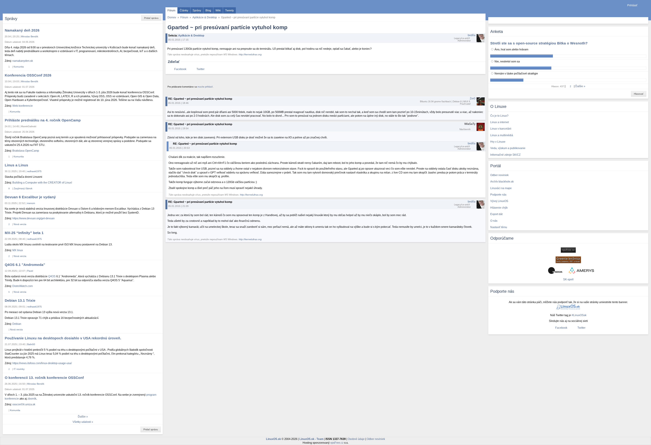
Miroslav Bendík (29, 36)
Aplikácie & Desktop (204, 17)
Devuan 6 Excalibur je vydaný (30, 197)
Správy (197, 10)
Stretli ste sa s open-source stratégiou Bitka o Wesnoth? (539, 43)
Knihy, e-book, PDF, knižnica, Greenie (568, 259)
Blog (208, 10)
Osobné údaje (356, 439)
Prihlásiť (632, 5)
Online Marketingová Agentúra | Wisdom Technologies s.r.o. (555, 270)
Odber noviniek (376, 439)
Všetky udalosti (82, 421)
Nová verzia (20, 224)
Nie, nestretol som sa (507, 61)
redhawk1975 (34, 171)
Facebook (180, 69)
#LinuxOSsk (579, 315)
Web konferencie (22, 105)
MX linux (17, 250)
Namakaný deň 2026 (22, 30)
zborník (31, 398)
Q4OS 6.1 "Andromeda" (25, 265)
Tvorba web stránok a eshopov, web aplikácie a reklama (581, 270)
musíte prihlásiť (205, 86)
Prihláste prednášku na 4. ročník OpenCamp (43, 120)
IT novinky (19, 369)
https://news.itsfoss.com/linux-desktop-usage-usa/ (42, 363)
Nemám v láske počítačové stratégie (516, 73)
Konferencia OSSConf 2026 (28, 75)
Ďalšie (82, 416)
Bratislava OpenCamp (25, 150)
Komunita (19, 66)
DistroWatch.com (22, 286)
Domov (171, 17)
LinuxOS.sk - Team (311, 439)
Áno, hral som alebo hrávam (511, 49)
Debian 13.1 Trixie (20, 300)
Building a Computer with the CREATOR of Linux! (42, 182)
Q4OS (52, 276)
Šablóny (646, 12)
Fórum (171, 10)
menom (31, 203)
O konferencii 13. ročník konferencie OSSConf (44, 378)
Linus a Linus (16, 165)
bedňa (471, 35)
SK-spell (568, 279)
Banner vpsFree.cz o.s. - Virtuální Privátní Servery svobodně (568, 250)
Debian (16, 323)
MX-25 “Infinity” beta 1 (24, 233)
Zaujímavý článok (23, 188)
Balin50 (31, 344)
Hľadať (645, 20)
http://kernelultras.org (250, 54)
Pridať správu (151, 18)
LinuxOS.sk (22, 7)
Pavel (30, 270)
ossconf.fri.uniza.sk (23, 404)
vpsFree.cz (336, 442)
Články (184, 10)
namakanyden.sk (22, 60)
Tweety (229, 10)
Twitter (200, 69)
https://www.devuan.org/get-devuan (33, 218)
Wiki (218, 10)
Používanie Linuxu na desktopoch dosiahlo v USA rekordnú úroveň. (63, 338)
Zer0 (472, 98)
